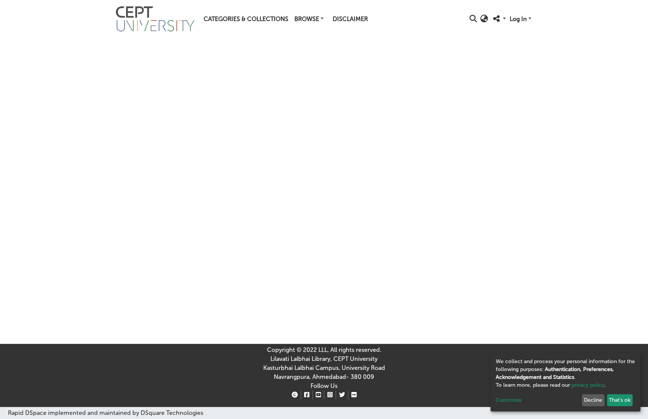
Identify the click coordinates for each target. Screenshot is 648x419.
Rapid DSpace (27, 412)
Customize (509, 400)
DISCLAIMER (350, 19)
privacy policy (588, 385)
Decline (593, 400)
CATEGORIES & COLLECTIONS (246, 19)
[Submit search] (473, 19)
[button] (484, 19)
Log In (518, 19)
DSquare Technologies (171, 412)
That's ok (619, 400)
